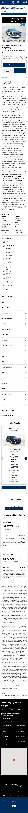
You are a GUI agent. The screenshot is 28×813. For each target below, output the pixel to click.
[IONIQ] (12, 709)
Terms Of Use (19, 795)
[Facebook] (14, 779)
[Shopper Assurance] (4, 709)
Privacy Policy (7, 795)
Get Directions (6, 718)
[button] (14, 760)
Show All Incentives (14, 509)
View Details (14, 487)
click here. (24, 685)
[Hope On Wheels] (19, 709)
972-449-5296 (7, 725)
